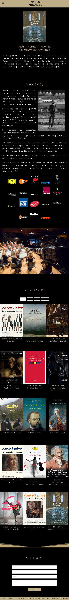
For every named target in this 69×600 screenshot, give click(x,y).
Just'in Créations (6, 598)
